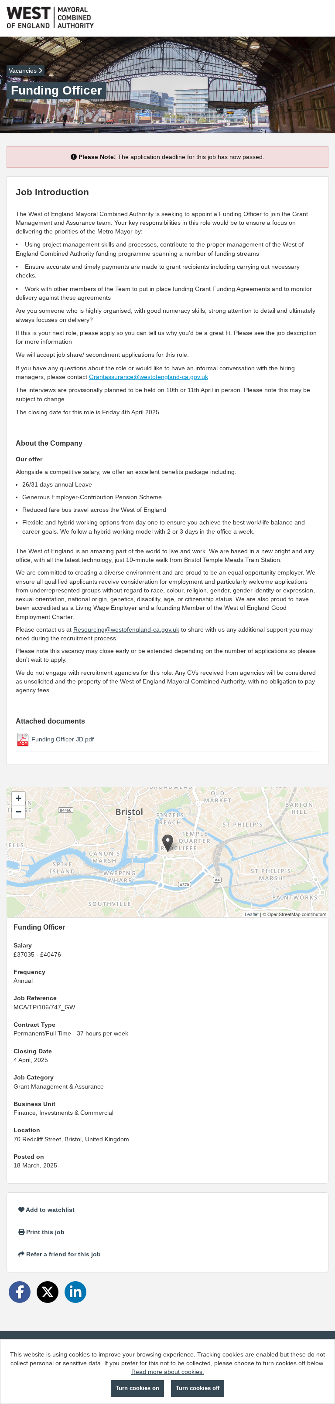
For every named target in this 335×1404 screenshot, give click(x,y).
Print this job (44, 1231)
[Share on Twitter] (47, 1292)
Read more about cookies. (167, 1371)
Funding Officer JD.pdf (62, 739)
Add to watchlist (49, 1209)
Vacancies (23, 70)
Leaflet (252, 914)
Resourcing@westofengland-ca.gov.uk (126, 629)
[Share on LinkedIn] (75, 1292)
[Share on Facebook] (20, 1292)
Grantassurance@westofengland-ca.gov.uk (148, 376)
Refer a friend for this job (62, 1254)
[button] (167, 843)
